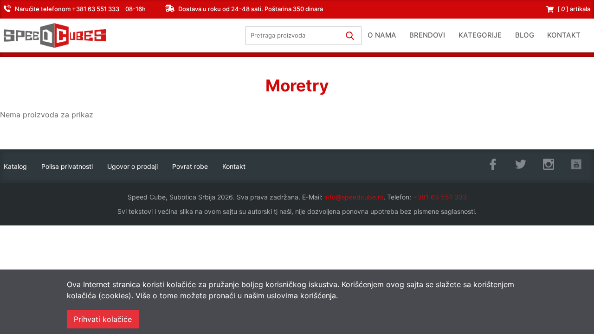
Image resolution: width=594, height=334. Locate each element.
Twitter (521, 164)
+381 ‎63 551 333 (440, 197)
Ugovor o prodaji (132, 166)
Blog (524, 35)
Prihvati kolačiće (103, 319)
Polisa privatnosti (67, 166)
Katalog (15, 166)
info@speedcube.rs (353, 197)
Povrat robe (190, 166)
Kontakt (564, 35)
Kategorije (480, 35)
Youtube (576, 164)
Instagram (548, 164)
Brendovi (427, 35)
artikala (573, 9)
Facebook (493, 164)
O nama (382, 35)
